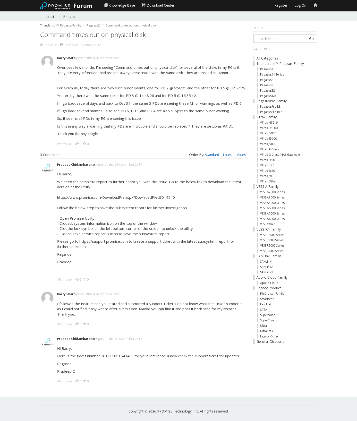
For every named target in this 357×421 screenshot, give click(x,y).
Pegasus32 (267, 90)
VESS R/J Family (268, 229)
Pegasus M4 (268, 96)
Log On (300, 5)
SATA (263, 310)
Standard (212, 154)
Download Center (160, 5)
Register (280, 5)
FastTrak (266, 304)
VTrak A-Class (269, 149)
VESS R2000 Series (272, 245)
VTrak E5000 (268, 139)
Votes (241, 154)
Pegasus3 (266, 85)
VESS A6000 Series (272, 208)
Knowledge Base (121, 5)
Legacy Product (268, 288)
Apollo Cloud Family (272, 277)
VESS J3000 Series (271, 240)
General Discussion (271, 341)
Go (311, 38)
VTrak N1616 (269, 122)
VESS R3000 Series (272, 235)
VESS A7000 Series (272, 213)
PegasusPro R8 (270, 106)
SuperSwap (267, 315)
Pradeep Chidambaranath (77, 164)
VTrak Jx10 (267, 176)
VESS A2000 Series (272, 192)
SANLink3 (266, 272)
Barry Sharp (66, 58)
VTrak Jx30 (267, 165)
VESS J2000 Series (271, 251)
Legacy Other (269, 336)
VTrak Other (268, 181)
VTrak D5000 (269, 128)
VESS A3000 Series (272, 197)
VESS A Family (267, 186)
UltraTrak (266, 331)
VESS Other (267, 224)
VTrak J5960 (268, 133)
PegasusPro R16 (271, 112)
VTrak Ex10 (267, 171)
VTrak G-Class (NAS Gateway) (280, 155)
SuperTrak (267, 320)
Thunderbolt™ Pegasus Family (280, 63)
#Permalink (64, 144)
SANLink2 (266, 267)
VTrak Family (266, 117)
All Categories (267, 58)
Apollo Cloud (269, 283)
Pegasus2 (266, 80)
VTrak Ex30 (267, 160)
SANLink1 (266, 261)
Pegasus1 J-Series (272, 74)
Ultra (263, 326)
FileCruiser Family (272, 294)
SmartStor (267, 299)
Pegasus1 (266, 69)
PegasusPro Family (271, 101)
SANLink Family (268, 256)
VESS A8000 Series (272, 219)
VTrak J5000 (268, 144)
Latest (49, 16)
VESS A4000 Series (272, 203)
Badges (69, 16)
